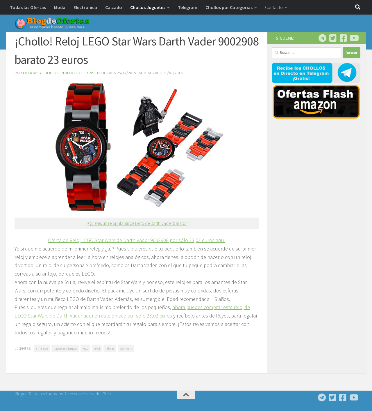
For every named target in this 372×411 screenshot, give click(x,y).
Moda (59, 7)
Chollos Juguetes (147, 7)
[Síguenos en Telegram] (322, 38)
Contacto (274, 7)
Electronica (85, 7)
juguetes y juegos (65, 348)
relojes (109, 348)
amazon (42, 348)
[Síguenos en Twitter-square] (333, 38)
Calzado (113, 7)
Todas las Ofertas (28, 7)
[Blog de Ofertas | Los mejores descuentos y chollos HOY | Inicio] (52, 23)
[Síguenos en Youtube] (354, 38)
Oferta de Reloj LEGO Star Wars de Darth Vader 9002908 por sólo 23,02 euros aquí (137, 240)
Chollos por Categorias (229, 7)
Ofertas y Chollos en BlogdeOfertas (58, 72)
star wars (126, 348)
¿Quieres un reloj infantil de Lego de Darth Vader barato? (136, 223)
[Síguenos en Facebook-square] (343, 38)
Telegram (187, 7)
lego (85, 348)
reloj (97, 348)
